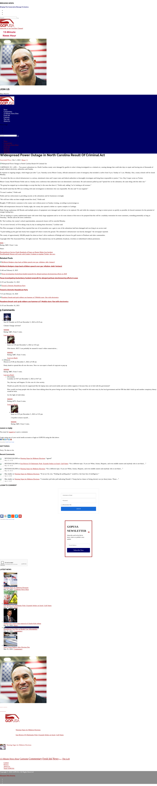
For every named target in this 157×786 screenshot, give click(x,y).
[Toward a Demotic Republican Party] (13, 286)
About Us (7, 121)
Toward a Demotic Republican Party (14, 290)
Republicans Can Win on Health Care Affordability (20, 629)
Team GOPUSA (9, 768)
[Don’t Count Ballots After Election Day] (10, 645)
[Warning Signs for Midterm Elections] (10, 586)
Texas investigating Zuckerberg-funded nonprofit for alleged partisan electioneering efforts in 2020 (39, 278)
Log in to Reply (9, 335)
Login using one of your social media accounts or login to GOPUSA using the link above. (29, 437)
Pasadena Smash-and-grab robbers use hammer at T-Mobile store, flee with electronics (34, 301)
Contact (6, 763)
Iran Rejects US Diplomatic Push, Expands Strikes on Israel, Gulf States (44, 463)
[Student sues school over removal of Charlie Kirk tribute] (10, 622)
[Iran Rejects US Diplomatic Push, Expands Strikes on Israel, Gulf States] (10, 604)
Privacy (6, 764)
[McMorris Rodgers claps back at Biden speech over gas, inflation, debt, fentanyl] (27, 262)
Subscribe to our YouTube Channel (11, 28)
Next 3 (60, 759)
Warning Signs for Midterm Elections (32, 458)
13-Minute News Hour (11, 113)
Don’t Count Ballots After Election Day (17, 647)
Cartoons (7, 149)
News (5, 141)
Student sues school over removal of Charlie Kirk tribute (22, 623)
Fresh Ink (7, 147)
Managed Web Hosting (7, 775)
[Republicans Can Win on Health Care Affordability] (21, 627)
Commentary (8, 143)
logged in (12, 432)
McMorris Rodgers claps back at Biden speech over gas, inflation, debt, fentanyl (31, 266)
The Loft (6, 151)
